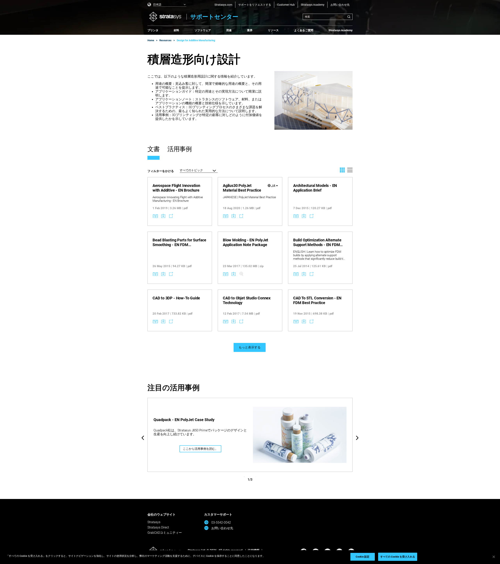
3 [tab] (256, 477)
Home (150, 40)
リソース (273, 30)
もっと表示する (250, 347)
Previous (143, 438)
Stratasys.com (223, 4)
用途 (229, 30)
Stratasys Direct (158, 527)
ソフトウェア (203, 30)
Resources (165, 40)
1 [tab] (244, 477)
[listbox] (167, 5)
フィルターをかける (160, 171)
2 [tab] (250, 477)
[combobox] (327, 17)
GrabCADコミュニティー (164, 533)
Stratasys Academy (312, 4)
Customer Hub (286, 4)
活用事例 (179, 149)
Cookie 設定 (362, 556)
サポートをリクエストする (254, 4)
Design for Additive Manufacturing (196, 40)
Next (357, 438)
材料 (176, 30)
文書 (153, 149)
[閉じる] (493, 556)
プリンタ (152, 30)
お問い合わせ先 (340, 4)
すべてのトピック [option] (191, 170)
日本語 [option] (157, 4)
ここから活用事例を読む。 (200, 449)
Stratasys (153, 522)
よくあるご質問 (303, 30)
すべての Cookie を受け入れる (397, 556)
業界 (250, 30)
